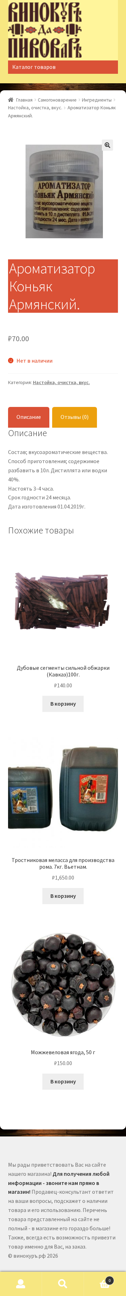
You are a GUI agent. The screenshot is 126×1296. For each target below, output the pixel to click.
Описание (28, 416)
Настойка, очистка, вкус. (35, 107)
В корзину (63, 703)
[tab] (28, 417)
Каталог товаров (34, 66)
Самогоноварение (57, 100)
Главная (24, 100)
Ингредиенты (97, 100)
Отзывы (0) (75, 416)
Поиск (63, 1284)
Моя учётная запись (21, 1284)
